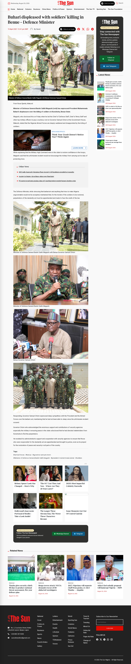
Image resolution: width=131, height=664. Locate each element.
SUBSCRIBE (109, 628)
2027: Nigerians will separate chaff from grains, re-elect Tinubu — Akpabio (113, 131)
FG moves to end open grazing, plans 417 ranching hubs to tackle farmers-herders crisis (47, 181)
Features (71, 632)
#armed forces (18, 455)
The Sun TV (90, 9)
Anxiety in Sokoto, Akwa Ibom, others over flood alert (36, 176)
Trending (86, 622)
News (39, 638)
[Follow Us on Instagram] (112, 639)
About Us (86, 626)
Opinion (69, 9)
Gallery (39, 646)
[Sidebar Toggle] (9, 9)
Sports (39, 634)
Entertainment (79, 9)
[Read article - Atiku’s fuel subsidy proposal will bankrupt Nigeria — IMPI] (109, 568)
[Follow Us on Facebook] (97, 639)
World (70, 616)
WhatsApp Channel (62, 534)
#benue (28, 455)
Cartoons (71, 636)
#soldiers (78, 458)
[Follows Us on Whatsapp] (88, 29)
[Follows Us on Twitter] (83, 29)
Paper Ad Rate (88, 637)
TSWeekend (57, 640)
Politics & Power (59, 9)
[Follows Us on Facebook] (78, 29)
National (20, 9)
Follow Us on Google (109, 3)
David (38, 29)
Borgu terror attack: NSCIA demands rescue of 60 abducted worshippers (113, 119)
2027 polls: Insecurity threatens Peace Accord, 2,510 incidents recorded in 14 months (46, 172)
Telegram (79, 534)
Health (55, 628)
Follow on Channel (111, 59)
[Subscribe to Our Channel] (104, 639)
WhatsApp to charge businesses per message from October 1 (113, 142)
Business (36, 9)
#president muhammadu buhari (62, 458)
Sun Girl (70, 646)
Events (55, 624)
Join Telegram (111, 66)
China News (46, 9)
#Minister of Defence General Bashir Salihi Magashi (31, 458)
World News (72, 628)
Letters (55, 616)
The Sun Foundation (115, 9)
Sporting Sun (101, 9)
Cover (39, 620)
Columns (28, 9)
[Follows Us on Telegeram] (92, 29)
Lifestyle (56, 632)
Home (13, 9)
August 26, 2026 (13, 596)
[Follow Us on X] (101, 639)
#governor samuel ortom (41, 455)
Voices (55, 644)
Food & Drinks (42, 642)
